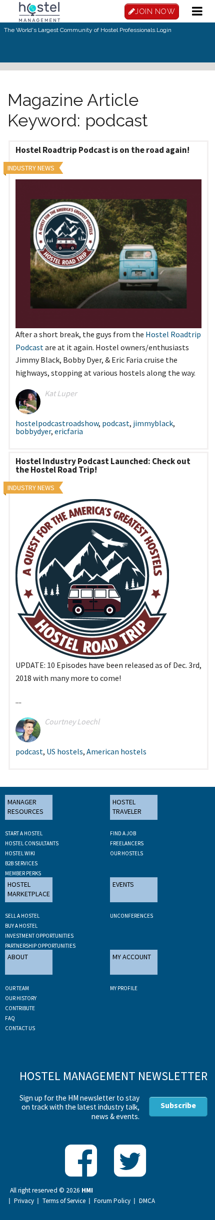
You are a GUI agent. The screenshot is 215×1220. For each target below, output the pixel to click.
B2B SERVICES (21, 863)
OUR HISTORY (20, 998)
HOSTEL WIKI (20, 853)
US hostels (64, 751)
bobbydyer (33, 431)
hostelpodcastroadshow (57, 423)
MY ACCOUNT (131, 956)
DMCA (147, 1201)
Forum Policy (112, 1201)
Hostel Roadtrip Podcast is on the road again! (103, 149)
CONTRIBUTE (20, 1008)
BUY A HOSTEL (21, 925)
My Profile (124, 988)
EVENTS (123, 884)
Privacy (24, 1201)
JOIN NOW (155, 11)
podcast (116, 423)
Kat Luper (60, 393)
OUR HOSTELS (126, 853)
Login (164, 29)
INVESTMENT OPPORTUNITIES (39, 935)
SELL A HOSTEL (22, 915)
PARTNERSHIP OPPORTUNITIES (40, 945)
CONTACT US (20, 1028)
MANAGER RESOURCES (26, 806)
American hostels (116, 751)
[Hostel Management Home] (39, 11)
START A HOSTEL (23, 833)
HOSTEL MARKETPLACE (29, 889)
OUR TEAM (17, 988)
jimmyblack (153, 423)
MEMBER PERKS (23, 873)
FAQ (10, 1018)
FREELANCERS (127, 843)
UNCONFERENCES (131, 915)
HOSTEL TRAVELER (127, 806)
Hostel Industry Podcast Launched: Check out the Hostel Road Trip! (103, 465)
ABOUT (18, 956)
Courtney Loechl (72, 721)
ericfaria (68, 431)
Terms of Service (64, 1201)
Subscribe (178, 1105)
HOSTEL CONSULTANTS (31, 843)
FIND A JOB (123, 833)
